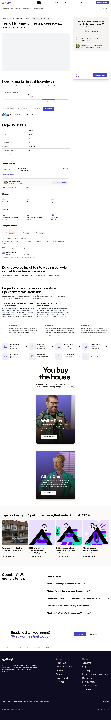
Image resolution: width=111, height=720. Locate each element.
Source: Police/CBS (15, 257)
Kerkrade (17, 8)
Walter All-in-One (64, 666)
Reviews (76, 2)
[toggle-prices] (85, 31)
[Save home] (107, 8)
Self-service (59, 2)
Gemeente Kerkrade (7, 8)
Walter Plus (61, 662)
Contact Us (87, 678)
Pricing (59, 674)
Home (3, 648)
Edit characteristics (17, 154)
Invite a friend (62, 678)
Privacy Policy (88, 681)
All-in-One (68, 2)
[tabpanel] (36, 247)
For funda (60, 681)
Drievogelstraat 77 (38, 8)
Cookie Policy (88, 689)
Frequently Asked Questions (95, 674)
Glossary (86, 670)
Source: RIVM (5, 257)
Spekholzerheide (26, 8)
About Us (86, 662)
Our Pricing (84, 2)
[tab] (10, 232)
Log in (91, 2)
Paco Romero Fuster (94, 47)
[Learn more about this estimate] (49, 18)
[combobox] (27, 3)
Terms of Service (89, 685)
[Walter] (6, 3)
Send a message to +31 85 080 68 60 (38, 701)
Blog (84, 666)
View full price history (8, 174)
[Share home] (104, 8)
